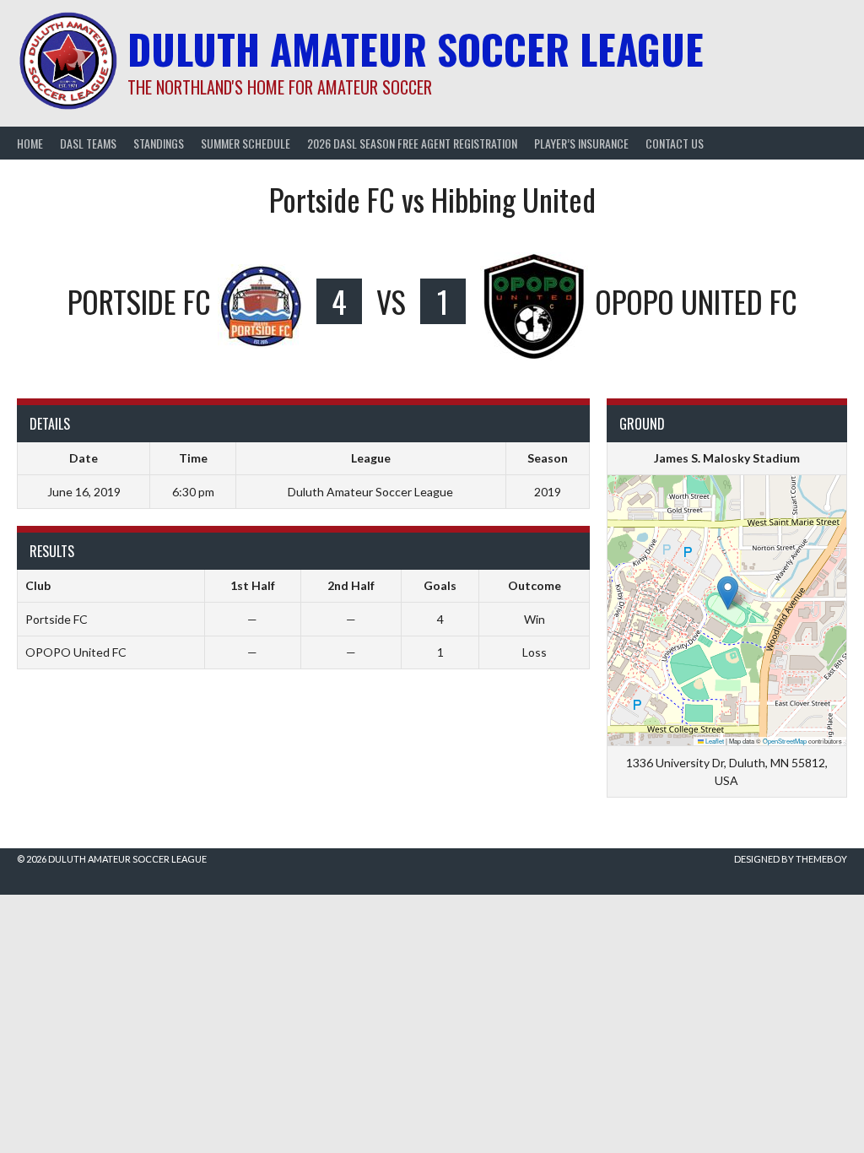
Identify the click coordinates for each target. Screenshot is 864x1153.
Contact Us (674, 143)
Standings (158, 143)
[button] (727, 593)
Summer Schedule (245, 143)
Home (30, 143)
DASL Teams (88, 143)
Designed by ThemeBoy (790, 858)
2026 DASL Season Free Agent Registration (412, 143)
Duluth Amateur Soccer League (415, 48)
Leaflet (714, 740)
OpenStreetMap (785, 740)
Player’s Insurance (581, 143)
